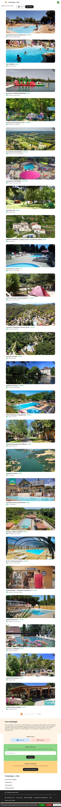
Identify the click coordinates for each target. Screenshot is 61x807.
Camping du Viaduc (12, 473)
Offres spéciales (9, 788)
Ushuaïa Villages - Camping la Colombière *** (19, 590)
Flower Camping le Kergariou (14, 561)
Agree (42, 805)
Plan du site (19, 797)
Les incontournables (10, 779)
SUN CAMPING (10, 64)
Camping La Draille (11, 356)
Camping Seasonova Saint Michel (16, 502)
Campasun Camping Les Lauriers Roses (17, 327)
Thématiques (8, 785)
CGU (50, 797)
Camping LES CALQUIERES (13, 181)
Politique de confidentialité (41, 797)
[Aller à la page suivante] (38, 714)
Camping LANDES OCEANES (14, 532)
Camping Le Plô (10, 210)
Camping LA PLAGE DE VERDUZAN (16, 93)
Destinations (8, 782)
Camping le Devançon (12, 678)
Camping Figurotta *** (12, 619)
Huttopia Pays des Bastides (14, 152)
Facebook (21, 740)
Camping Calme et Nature (13, 707)
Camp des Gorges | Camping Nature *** (17, 298)
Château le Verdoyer (12, 385)
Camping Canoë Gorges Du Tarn (15, 122)
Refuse (49, 805)
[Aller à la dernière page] (40, 714)
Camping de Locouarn (12, 268)
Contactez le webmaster (30, 769)
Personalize (57, 805)
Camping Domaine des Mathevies (16, 35)
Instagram (41, 740)
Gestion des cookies (10, 800)
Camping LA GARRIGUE (12, 648)
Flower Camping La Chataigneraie (16, 415)
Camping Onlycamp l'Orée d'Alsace (16, 444)
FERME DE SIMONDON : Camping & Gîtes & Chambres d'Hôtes (24, 239)
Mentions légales (28, 797)
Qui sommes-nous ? (10, 797)
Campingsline (13, 2)
